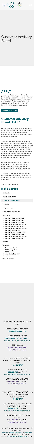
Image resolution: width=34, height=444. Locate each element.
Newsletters (6, 215)
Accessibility (28, 432)
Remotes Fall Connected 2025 (14, 218)
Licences (7, 256)
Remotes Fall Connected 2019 (14, 234)
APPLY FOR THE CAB (9, 110)
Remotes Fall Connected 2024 (14, 220)
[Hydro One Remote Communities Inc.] (12, 5)
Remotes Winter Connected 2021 (15, 226)
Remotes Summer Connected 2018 (16, 236)
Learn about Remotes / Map (11, 212)
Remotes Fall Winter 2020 (13, 230)
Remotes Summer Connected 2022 (16, 224)
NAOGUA (6, 241)
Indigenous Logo (8, 208)
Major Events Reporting (12, 254)
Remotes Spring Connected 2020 (15, 232)
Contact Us (6, 193)
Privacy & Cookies (8, 432)
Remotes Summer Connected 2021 (16, 228)
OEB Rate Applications (12, 250)
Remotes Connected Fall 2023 (14, 222)
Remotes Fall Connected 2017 (14, 238)
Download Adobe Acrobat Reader (17, 436)
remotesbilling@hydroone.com (17, 350)
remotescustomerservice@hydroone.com (17, 341)
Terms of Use (19, 432)
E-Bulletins (6, 204)
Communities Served (9, 197)
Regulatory (6, 245)
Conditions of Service (11, 248)
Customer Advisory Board (11, 200)
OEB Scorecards (10, 252)
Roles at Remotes (8, 259)
